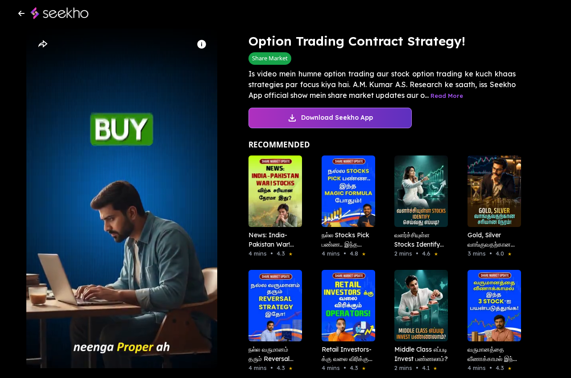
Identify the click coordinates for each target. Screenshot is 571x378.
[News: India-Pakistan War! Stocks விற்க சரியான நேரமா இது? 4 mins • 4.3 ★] (272, 191)
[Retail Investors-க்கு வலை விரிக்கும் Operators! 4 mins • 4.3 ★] (346, 305)
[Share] (42, 44)
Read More (446, 95)
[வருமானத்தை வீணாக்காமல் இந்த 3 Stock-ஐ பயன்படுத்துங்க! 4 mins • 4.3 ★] (492, 305)
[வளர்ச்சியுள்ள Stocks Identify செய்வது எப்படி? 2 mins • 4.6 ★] (418, 191)
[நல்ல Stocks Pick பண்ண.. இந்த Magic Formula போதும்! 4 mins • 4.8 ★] (346, 191)
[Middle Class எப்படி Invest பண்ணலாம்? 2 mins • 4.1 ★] (418, 305)
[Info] (202, 44)
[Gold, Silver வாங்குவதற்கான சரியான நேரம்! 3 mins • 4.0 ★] (492, 191)
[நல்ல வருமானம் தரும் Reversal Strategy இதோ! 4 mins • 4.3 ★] (272, 305)
